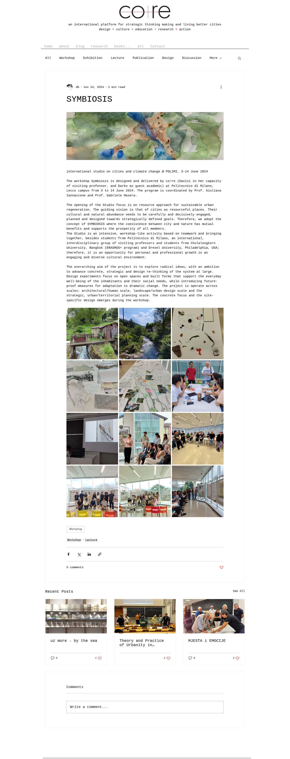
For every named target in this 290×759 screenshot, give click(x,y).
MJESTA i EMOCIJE (207, 641)
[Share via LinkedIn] (89, 554)
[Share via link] (100, 554)
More (213, 58)
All (48, 58)
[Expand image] (92, 333)
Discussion (191, 58)
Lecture (117, 58)
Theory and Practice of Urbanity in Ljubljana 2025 (142, 643)
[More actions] (221, 87)
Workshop (67, 58)
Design (168, 58)
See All (239, 591)
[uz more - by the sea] (76, 616)
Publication (143, 58)
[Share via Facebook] (68, 554)
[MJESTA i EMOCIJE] (214, 616)
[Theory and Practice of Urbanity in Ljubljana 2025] (145, 616)
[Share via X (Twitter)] (79, 554)
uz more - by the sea (74, 641)
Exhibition (92, 58)
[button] (99, 47)
